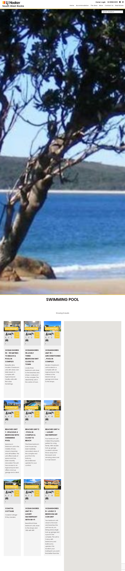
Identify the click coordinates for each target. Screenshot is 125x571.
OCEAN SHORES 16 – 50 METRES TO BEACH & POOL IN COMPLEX (12, 356)
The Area (94, 5)
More (101, 5)
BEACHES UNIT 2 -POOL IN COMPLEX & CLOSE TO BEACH (32, 435)
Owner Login (100, 2)
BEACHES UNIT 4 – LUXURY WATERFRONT (52, 432)
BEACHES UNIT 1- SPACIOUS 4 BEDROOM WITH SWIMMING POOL (12, 435)
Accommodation (82, 5)
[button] (5, 326)
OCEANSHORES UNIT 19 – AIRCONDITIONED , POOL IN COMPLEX (53, 356)
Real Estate (119, 5)
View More (17, 335)
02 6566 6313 (112, 2)
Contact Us (109, 5)
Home (72, 5)
